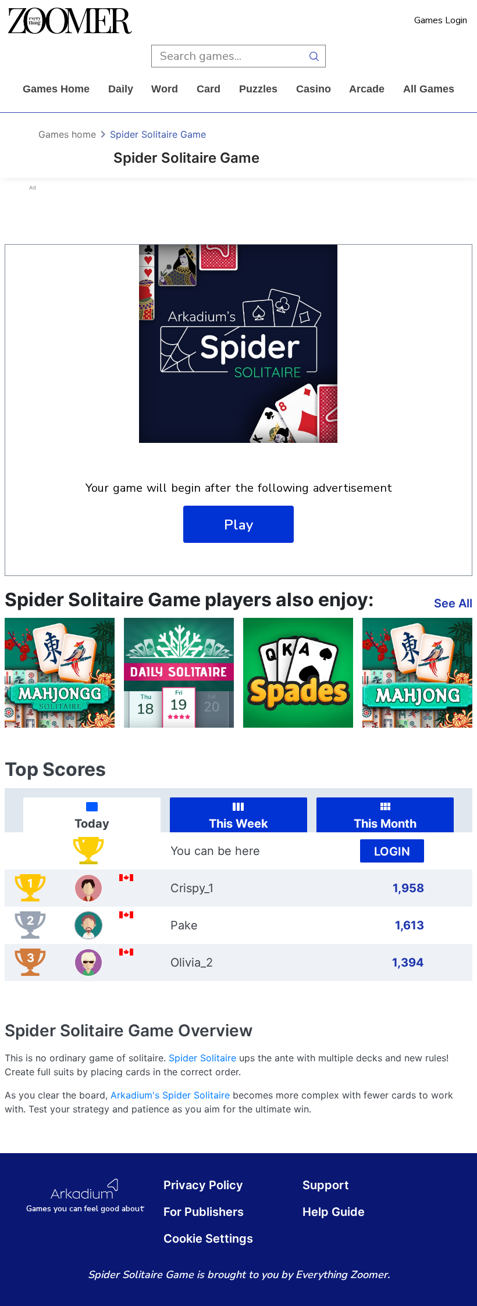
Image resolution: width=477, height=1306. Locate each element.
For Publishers (203, 1212)
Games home (56, 89)
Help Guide (333, 1212)
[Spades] (298, 673)
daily (120, 89)
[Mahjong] (417, 673)
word (164, 89)
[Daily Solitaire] (179, 673)
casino (313, 89)
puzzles (258, 89)
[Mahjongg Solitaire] (60, 673)
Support (325, 1185)
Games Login (440, 20)
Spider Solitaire (202, 1058)
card (208, 89)
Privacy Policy (203, 1185)
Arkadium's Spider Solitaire (170, 1095)
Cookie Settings (208, 1239)
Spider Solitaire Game (158, 134)
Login (392, 851)
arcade (367, 89)
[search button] (314, 56)
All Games (428, 89)
